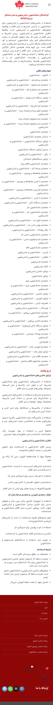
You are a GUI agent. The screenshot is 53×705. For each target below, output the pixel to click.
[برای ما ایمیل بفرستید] (16, 689)
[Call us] (10, 689)
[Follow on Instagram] (21, 689)
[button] (49, 4)
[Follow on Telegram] (4, 689)
